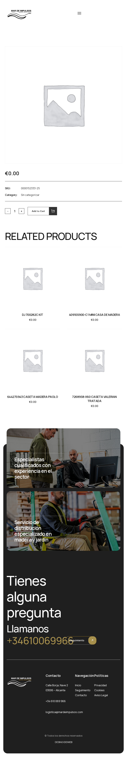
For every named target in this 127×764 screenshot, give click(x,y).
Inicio (78, 685)
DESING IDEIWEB (63, 742)
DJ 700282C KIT (32, 315)
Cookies (99, 690)
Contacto (81, 695)
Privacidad (100, 685)
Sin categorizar (30, 195)
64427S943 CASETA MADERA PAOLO (32, 397)
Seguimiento (76, 640)
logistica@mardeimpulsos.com (64, 712)
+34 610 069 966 (56, 701)
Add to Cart (38, 211)
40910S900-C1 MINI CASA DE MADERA (94, 315)
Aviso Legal (101, 695)
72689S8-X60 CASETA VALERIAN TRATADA (94, 399)
